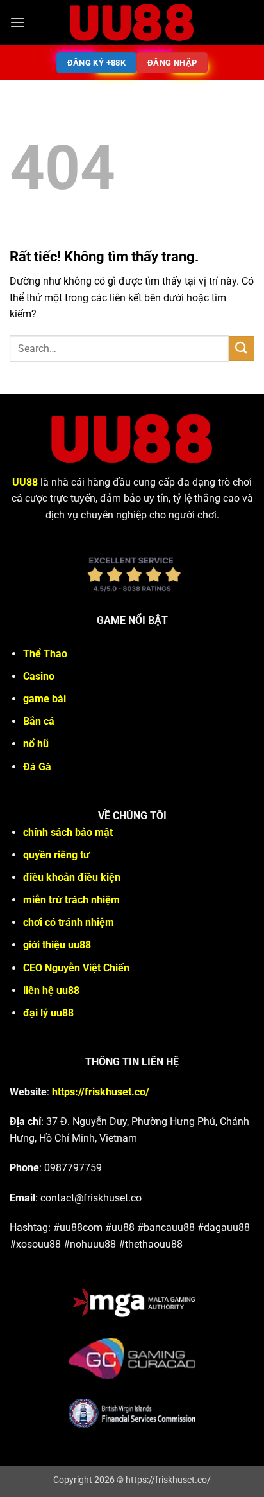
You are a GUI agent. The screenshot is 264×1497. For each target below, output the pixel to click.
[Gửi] (241, 348)
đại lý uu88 (48, 1013)
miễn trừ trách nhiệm (71, 900)
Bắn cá (38, 721)
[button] (17, 22)
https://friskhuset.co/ (100, 1092)
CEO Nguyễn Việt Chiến (76, 968)
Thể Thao (45, 654)
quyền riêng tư (56, 855)
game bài (44, 699)
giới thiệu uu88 (57, 945)
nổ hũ (36, 744)
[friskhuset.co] (132, 22)
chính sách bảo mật (68, 832)
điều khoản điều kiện (71, 877)
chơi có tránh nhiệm (68, 922)
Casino (38, 676)
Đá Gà (37, 767)
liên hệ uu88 (51, 990)
